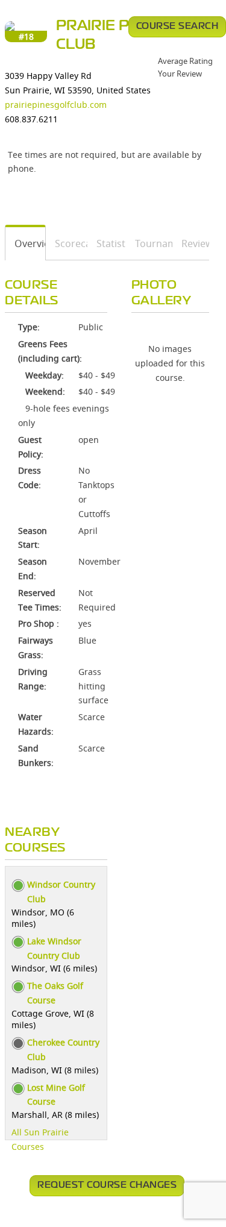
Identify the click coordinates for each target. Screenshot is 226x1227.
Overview (25, 243)
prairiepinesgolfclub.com (56, 104)
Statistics (107, 243)
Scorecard (67, 243)
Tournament (150, 243)
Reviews (191, 243)
